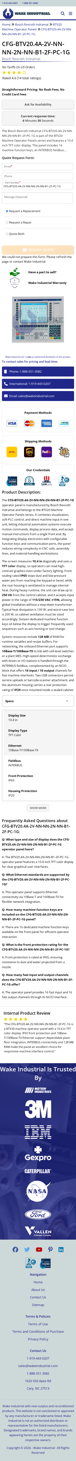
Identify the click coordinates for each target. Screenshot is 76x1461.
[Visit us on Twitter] (27, 1250)
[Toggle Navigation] (70, 13)
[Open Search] (62, 13)
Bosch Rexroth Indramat (32, 24)
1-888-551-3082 (30, 3)
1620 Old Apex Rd (38, 1381)
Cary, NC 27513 (38, 1388)
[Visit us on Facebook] (15, 1250)
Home (6, 24)
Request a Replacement (24, 211)
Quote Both (16, 234)
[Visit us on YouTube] (39, 1250)
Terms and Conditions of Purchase (38, 1331)
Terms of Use (38, 1324)
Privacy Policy (38, 1339)
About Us (38, 1290)
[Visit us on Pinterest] (50, 1250)
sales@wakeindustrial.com (36, 396)
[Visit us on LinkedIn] (60, 1250)
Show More (38, 808)
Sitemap (38, 1305)
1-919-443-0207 (10, 3)
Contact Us (38, 1297)
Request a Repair (20, 222)
